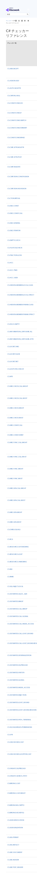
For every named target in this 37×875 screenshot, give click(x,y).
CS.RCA (10, 539)
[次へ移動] (28, 21)
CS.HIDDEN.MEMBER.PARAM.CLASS (20, 305)
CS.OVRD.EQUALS (13, 529)
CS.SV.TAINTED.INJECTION (16, 695)
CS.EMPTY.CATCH (13, 240)
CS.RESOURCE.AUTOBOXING (18, 547)
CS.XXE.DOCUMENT (14, 852)
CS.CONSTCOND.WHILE (16, 137)
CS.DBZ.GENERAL (13, 223)
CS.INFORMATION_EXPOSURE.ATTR (20, 339)
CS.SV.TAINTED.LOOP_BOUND (18, 702)
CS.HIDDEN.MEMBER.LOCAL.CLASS (20, 285)
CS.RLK (9, 569)
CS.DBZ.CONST (13, 206)
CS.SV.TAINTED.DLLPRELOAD (17, 665)
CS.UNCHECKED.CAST (15, 742)
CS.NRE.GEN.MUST (14, 522)
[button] (27, 14)
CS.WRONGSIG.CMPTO (15, 805)
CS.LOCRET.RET (12, 361)
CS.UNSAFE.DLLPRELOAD (16, 768)
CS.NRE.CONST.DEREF (15, 435)
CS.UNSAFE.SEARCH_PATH (17, 776)
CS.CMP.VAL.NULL (13, 96)
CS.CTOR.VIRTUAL (13, 198)
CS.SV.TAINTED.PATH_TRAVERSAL (19, 720)
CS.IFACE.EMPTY (13, 324)
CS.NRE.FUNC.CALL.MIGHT (17, 442)
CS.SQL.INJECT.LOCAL (15, 586)
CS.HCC (10, 263)
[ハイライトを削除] (19, 21)
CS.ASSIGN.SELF (13, 81)
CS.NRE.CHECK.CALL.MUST (17, 398)
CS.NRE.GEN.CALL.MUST (16, 500)
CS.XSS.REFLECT (13, 845)
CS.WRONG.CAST (13, 783)
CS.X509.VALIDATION (15, 828)
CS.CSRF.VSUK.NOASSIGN (16, 189)
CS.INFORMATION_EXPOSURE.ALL (19, 332)
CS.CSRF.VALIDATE (13, 167)
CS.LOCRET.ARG (13, 346)
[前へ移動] (25, 21)
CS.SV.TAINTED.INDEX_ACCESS (18, 687)
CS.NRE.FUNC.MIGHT (15, 469)
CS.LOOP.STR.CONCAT (15, 369)
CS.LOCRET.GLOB (13, 354)
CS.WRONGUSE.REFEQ (15, 813)
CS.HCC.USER (12, 278)
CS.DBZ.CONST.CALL (14, 213)
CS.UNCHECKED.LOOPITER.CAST (19, 754)
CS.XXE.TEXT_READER (15, 867)
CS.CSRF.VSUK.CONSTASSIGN (18, 176)
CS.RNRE (10, 577)
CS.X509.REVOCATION (15, 820)
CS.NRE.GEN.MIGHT (14, 512)
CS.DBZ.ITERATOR (13, 230)
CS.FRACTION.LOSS (14, 255)
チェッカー (9, 20)
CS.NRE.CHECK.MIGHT (15, 408)
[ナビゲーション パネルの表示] (28, 9)
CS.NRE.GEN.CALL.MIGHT (16, 488)
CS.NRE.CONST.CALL (14, 425)
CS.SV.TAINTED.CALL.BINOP (17, 609)
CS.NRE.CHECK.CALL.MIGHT (17, 386)
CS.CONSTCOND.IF (14, 113)
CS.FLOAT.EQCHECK (14, 248)
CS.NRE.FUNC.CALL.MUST (16, 457)
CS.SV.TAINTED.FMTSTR (15, 672)
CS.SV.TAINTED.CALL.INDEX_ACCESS (20, 624)
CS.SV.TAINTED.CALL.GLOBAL (17, 616)
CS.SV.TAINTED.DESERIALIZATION (19, 655)
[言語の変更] (16, 21)
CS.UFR (10, 735)
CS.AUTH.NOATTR (14, 88)
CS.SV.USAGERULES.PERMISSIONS (19, 727)
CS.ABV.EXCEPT (13, 69)
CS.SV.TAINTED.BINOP (15, 601)
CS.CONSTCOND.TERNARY (17, 128)
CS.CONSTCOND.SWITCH (16, 120)
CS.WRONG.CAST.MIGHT (16, 793)
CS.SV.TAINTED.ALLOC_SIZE (17, 594)
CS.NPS (10, 376)
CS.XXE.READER (13, 860)
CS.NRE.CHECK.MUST (15, 418)
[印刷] (22, 21)
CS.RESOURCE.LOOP (14, 554)
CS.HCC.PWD (12, 270)
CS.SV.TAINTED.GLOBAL (15, 680)
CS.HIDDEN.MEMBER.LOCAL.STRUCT (20, 295)
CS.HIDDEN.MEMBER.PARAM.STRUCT (21, 314)
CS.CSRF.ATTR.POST (14, 157)
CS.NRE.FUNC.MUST (14, 478)
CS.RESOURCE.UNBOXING (17, 562)
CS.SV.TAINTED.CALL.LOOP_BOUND (20, 633)
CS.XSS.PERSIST (13, 837)
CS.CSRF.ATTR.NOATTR (15, 147)
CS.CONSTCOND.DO (15, 103)
